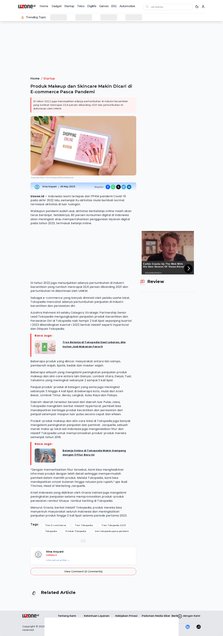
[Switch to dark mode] (197, 6)
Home (44, 6)
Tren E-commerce (55, 525)
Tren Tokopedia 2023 (113, 525)
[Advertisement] (17, 80)
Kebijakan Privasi (126, 615)
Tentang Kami (67, 615)
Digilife (91, 6)
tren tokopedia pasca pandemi (112, 531)
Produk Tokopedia (76, 531)
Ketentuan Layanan (96, 615)
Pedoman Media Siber (156, 615)
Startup (69, 6)
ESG (114, 6)
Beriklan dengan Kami (186, 615)
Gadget (56, 6)
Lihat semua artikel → (57, 560)
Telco (80, 6)
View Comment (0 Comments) (83, 571)
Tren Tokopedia (84, 525)
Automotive (127, 6)
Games (104, 6)
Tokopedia (51, 531)
